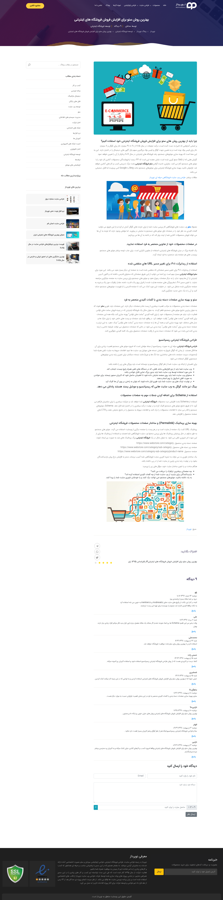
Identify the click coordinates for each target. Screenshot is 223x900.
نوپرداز (189, 529)
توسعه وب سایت (74, 106)
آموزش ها (76, 138)
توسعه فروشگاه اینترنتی (72, 154)
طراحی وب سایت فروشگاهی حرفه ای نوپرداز (167, 177)
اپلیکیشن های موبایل (72, 165)
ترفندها (77, 159)
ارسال (159, 871)
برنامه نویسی (75, 90)
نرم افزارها (76, 133)
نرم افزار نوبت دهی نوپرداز (54, 211)
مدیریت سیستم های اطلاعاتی (69, 117)
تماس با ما (98, 5)
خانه (164, 5)
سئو (79, 112)
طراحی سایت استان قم (55, 223)
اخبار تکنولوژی (75, 149)
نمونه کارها (117, 5)
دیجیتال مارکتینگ (74, 96)
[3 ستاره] (103, 562)
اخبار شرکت (76, 122)
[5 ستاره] (96, 562)
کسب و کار (76, 85)
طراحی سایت (144, 5)
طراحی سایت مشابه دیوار (54, 199)
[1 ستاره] (111, 562)
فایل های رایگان (74, 101)
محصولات (156, 5)
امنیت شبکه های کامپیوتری (70, 143)
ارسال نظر (191, 814)
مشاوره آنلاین (35, 5)
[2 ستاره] (107, 562)
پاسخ (194, 610)
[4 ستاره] (99, 562)
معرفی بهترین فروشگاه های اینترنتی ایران (48, 234)
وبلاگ (107, 5)
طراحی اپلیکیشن (130, 5)
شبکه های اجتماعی (73, 128)
